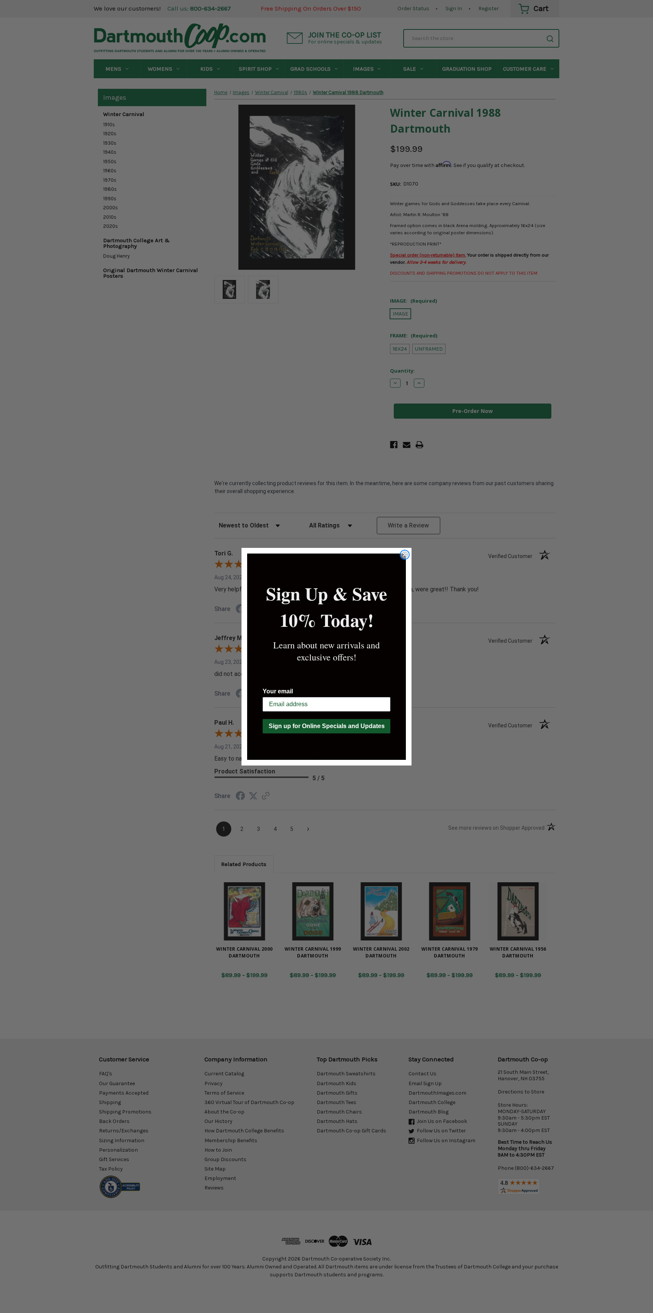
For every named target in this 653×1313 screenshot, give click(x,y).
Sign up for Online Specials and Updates (327, 726)
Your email (278, 691)
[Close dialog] (405, 554)
